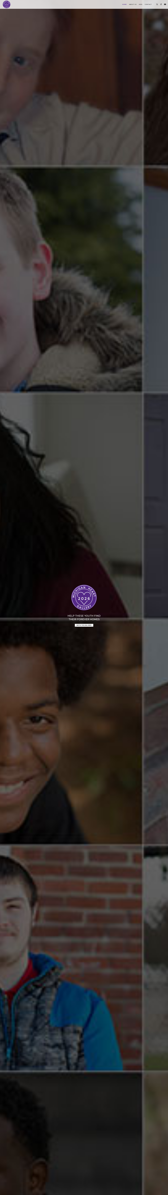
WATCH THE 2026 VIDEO (84, 625)
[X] (156, 4)
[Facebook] (160, 4)
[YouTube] (164, 4)
